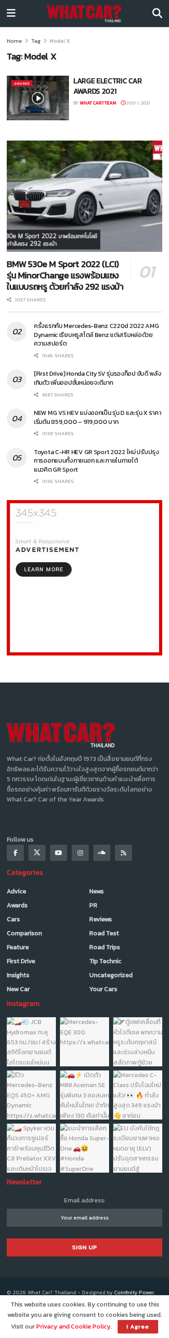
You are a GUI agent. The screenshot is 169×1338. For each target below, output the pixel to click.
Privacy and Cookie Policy (73, 1326)
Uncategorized (110, 975)
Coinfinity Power (134, 1292)
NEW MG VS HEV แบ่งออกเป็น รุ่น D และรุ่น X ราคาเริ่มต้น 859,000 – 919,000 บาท (97, 417)
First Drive (21, 961)
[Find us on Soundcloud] (101, 853)
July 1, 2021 (137, 103)
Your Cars (103, 989)
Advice (16, 891)
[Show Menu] (11, 13)
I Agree (138, 1326)
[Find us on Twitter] (37, 853)
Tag (36, 41)
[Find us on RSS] (123, 853)
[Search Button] (157, 13)
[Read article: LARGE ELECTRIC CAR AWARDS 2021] (38, 98)
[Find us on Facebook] (15, 853)
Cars (13, 919)
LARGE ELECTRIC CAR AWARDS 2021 (107, 85)
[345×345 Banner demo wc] (84, 577)
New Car (18, 989)
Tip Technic (105, 961)
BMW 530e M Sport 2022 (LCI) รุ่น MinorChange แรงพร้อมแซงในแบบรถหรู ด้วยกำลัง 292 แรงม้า (65, 275)
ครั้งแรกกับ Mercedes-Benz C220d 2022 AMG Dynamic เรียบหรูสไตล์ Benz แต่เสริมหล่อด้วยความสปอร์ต (96, 334)
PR (93, 905)
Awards (22, 83)
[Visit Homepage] (84, 14)
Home (14, 41)
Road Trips (104, 947)
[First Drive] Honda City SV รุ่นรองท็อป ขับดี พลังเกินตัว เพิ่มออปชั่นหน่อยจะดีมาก (97, 378)
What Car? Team (98, 103)
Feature (18, 947)
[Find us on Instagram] (80, 853)
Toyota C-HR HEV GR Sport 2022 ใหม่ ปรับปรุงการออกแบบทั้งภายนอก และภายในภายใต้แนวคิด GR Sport (96, 460)
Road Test (104, 933)
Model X (60, 41)
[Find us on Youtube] (58, 853)
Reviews (100, 919)
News (96, 891)
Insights (18, 975)
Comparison (24, 933)
